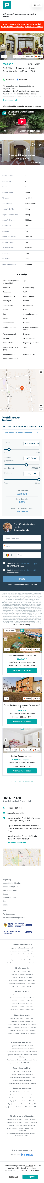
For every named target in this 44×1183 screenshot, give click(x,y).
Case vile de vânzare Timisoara (22, 974)
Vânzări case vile (22, 968)
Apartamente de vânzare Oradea (22, 954)
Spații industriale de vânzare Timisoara (22, 1027)
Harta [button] (39, 56)
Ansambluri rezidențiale (12, 883)
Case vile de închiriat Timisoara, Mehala (22, 1083)
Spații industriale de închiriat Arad (22, 1092)
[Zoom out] (41, 409)
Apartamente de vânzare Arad (22, 948)
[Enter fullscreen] (41, 372)
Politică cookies (9, 914)
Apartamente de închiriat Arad (22, 1046)
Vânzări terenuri (22, 991)
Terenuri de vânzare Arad (22, 995)
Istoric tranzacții (9, 898)
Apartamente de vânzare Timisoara (22, 951)
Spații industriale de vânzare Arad (22, 1021)
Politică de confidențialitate (14, 918)
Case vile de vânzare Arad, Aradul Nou (22, 980)
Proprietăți (7, 880)
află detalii (29, 1166)
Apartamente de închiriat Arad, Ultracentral (22, 1052)
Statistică (23, 1170)
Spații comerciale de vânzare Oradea (22, 1030)
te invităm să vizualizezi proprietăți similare (22, 26)
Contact (6, 905)
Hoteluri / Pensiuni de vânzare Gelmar (22, 1125)
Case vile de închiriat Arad (22, 1071)
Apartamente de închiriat (22, 1042)
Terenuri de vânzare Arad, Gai (22, 1004)
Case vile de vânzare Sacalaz (22, 986)
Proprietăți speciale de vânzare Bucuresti (22, 1119)
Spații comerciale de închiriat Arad (22, 1095)
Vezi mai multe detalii (22, 670)
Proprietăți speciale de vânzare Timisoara (22, 1122)
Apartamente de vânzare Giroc (22, 960)
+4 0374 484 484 (14, 808)
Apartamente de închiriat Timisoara (22, 1063)
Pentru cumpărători (10, 887)
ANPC (5, 910)
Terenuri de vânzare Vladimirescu (22, 1010)
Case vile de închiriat (22, 1068)
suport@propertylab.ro (16, 813)
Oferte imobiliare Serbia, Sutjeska (17, 106)
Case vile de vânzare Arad (22, 971)
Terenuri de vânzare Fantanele (22, 1001)
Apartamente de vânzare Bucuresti (22, 957)
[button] (3, 45)
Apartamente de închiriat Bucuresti (22, 1049)
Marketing (35, 1170)
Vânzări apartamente (22, 945)
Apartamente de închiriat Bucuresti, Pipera (22, 1060)
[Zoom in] (41, 405)
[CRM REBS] (26, 1155)
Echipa (5, 894)
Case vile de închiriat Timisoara (22, 1074)
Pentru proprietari (10, 890)
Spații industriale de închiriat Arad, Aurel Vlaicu (22, 1107)
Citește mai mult (10, 100)
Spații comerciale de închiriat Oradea (22, 1098)
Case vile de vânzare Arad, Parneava (22, 983)
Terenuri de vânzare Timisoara (22, 1007)
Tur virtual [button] (29, 56)
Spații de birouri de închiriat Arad (22, 1101)
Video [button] (18, 56)
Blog (4, 901)
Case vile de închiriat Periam (22, 1080)
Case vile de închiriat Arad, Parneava (22, 1077)
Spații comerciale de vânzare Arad (22, 1018)
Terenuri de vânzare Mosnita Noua (22, 998)
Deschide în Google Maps (17, 842)
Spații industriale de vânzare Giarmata (22, 1033)
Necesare (11, 1170)
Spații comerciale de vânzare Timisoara (22, 1024)
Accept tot (30, 1177)
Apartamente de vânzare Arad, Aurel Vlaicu (22, 963)
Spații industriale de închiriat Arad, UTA (22, 1104)
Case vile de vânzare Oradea (22, 977)
